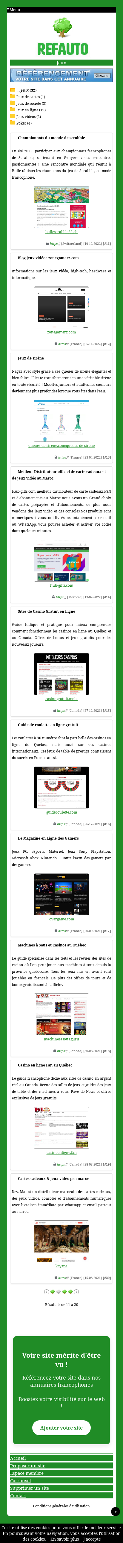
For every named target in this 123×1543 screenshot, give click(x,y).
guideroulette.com (61, 812)
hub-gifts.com (61, 585)
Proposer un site (27, 1465)
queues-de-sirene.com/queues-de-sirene (61, 445)
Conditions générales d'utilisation (61, 1506)
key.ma (61, 1266)
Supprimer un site (29, 1488)
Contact (18, 1495)
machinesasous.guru (61, 1039)
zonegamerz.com (61, 332)
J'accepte (92, 1539)
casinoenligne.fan (62, 1152)
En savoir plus (64, 1539)
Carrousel (20, 1480)
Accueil (18, 1458)
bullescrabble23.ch (61, 231)
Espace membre (27, 1473)
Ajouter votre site (61, 1427)
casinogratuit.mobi (61, 698)
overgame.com (61, 919)
